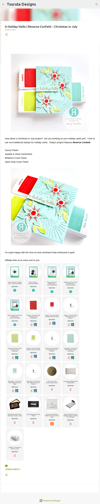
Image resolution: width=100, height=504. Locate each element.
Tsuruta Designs (21, 4)
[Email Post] (6, 466)
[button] (6, 34)
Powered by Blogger (51, 501)
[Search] (39, 4)
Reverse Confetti (13, 469)
